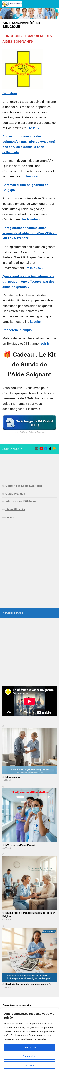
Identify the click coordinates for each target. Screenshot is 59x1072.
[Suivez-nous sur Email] (36, 448)
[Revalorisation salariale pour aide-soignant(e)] (29, 953)
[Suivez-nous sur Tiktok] (50, 448)
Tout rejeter (29, 1065)
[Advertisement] (29, 466)
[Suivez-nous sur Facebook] (45, 448)
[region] (29, 1040)
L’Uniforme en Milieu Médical (20, 845)
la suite (35, 321)
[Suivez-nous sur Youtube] (41, 448)
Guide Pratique (15, 493)
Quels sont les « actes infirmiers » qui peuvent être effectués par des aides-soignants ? (28, 282)
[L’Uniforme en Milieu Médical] (29, 814)
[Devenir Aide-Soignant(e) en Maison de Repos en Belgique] (29, 882)
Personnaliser (29, 1056)
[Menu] (55, 4)
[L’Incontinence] (29, 750)
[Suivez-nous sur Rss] (55, 448)
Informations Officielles (20, 501)
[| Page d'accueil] (15, 4)
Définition (9, 93)
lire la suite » (30, 219)
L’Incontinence (12, 777)
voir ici (45, 343)
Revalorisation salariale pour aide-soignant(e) (28, 984)
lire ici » (33, 128)
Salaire (9, 517)
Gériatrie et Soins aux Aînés (23, 485)
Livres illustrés (15, 509)
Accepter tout (29, 1047)
